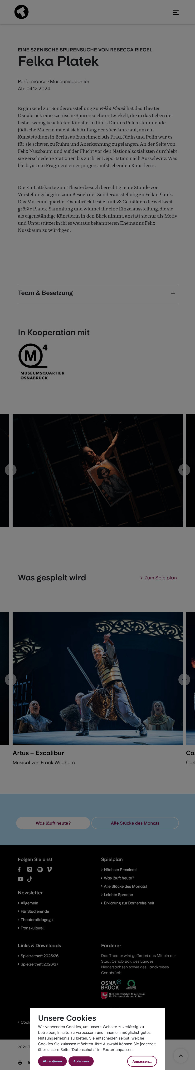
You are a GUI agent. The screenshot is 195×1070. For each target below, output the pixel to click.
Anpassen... (142, 1061)
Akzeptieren (52, 1061)
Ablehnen (81, 1061)
